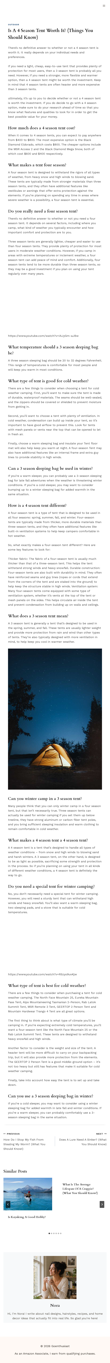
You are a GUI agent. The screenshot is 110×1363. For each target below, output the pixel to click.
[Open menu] (104, 5)
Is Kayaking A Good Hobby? (27, 1217)
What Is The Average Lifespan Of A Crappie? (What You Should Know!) (80, 1188)
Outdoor (13, 24)
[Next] (102, 1204)
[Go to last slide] (8, 1204)
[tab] (49, 1233)
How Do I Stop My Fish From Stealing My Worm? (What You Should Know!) (24, 1141)
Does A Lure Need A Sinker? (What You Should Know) (83, 1139)
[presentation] (27, 1194)
